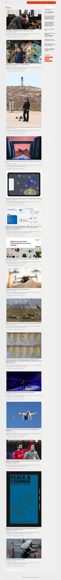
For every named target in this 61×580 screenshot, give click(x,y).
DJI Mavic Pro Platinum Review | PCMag (15, 559)
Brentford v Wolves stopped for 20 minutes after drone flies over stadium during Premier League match (23, 461)
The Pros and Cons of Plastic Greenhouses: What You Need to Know (50, 44)
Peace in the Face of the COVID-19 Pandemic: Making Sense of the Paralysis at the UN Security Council (22, 529)
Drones (38, 2)
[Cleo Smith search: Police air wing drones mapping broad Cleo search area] (24, 99)
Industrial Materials (51, 2)
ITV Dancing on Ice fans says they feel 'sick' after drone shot (20, 392)
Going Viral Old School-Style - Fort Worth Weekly (17, 64)
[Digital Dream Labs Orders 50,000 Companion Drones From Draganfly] (24, 247)
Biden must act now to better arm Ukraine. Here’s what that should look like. (23, 323)
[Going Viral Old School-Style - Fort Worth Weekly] (24, 51)
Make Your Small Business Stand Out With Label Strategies (50, 49)
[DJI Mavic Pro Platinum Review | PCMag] (24, 548)
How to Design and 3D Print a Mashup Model (49, 12)
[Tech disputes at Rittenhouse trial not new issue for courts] (24, 19)
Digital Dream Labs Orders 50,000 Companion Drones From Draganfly (22, 259)
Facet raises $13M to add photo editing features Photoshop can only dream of (23, 161)
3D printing (43, 2)
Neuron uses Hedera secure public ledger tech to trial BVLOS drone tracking (24, 198)
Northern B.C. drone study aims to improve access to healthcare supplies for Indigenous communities (50, 17)
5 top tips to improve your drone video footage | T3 (17, 289)
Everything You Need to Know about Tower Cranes (50, 40)
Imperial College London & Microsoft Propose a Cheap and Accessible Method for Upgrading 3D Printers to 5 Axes (50, 24)
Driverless (34, 2)
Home (29, 2)
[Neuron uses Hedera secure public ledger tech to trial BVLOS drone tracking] (24, 184)
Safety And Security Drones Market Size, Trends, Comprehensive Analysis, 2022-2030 (50, 35)
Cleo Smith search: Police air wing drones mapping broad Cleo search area (23, 127)
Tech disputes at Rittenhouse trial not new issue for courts (19, 30)
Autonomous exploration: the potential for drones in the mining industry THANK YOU (22, 430)
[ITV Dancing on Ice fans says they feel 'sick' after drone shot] (24, 381)
